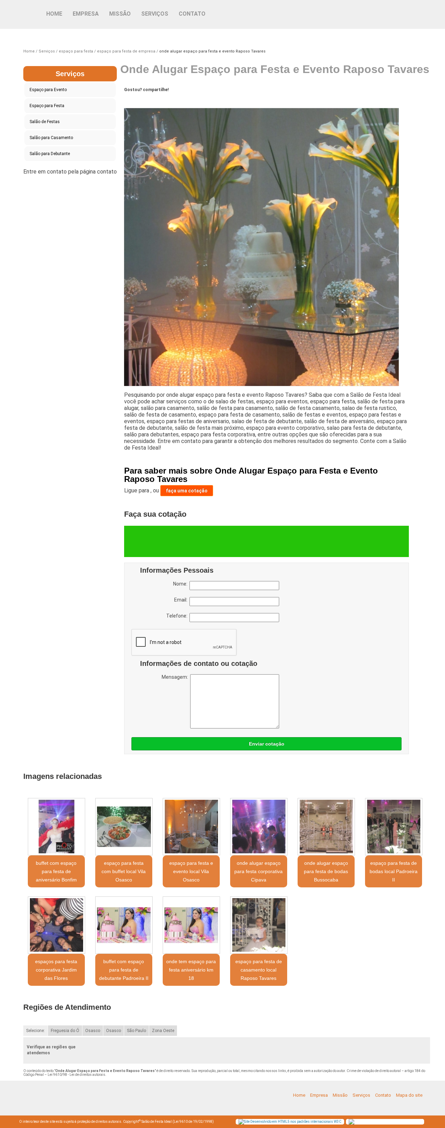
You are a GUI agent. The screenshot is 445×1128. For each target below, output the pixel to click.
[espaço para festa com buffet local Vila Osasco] (123, 826)
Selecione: (35, 1030)
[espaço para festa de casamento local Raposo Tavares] (258, 925)
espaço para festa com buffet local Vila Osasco (124, 871)
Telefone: (177, 616)
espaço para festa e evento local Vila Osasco (191, 871)
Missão (120, 13)
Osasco (92, 1030)
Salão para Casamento (51, 137)
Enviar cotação (266, 744)
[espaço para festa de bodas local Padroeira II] (393, 826)
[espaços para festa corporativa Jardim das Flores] (56, 925)
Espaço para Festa (47, 105)
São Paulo (136, 1030)
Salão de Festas (45, 121)
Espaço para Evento (48, 89)
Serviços (154, 13)
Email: (181, 600)
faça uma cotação (187, 490)
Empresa (86, 13)
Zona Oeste (163, 1030)
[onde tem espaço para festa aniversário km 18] (191, 925)
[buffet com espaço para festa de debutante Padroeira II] (123, 925)
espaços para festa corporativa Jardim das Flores (56, 970)
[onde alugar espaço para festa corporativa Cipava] (258, 826)
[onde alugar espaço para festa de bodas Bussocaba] (326, 826)
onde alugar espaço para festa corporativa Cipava (258, 871)
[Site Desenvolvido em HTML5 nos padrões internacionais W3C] (290, 1122)
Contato (192, 13)
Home (54, 13)
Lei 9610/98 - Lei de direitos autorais (76, 1075)
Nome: (181, 584)
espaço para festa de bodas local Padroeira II (394, 871)
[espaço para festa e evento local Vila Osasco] (191, 826)
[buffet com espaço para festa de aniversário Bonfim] (56, 826)
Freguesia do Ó (65, 1030)
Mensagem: (176, 677)
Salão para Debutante (50, 153)
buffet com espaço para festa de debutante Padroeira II (123, 970)
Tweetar (137, 100)
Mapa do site (409, 1095)
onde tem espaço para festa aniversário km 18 (191, 970)
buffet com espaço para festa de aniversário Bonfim (56, 871)
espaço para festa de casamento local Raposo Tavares (258, 970)
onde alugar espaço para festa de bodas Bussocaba (326, 871)
